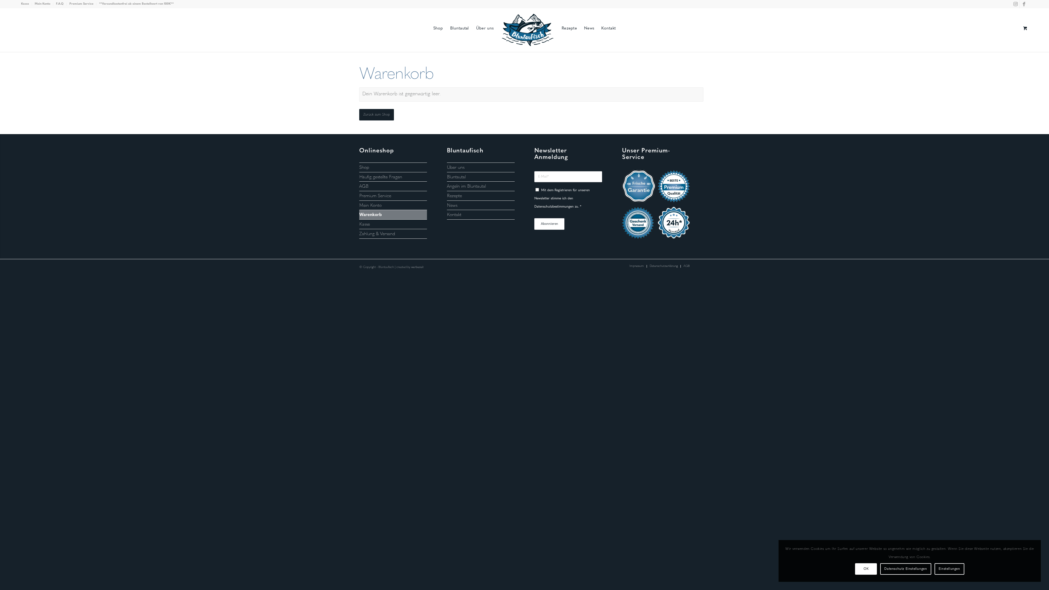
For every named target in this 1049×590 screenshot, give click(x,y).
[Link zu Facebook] (1024, 4)
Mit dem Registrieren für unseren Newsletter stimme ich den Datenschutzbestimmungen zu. (562, 198)
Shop (364, 168)
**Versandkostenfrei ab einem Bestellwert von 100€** (136, 3)
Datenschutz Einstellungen (905, 569)
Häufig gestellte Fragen (380, 177)
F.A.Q (60, 3)
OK (866, 569)
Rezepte (454, 196)
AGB (364, 186)
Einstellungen (949, 569)
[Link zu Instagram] (1015, 4)
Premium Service (81, 3)
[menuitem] (26, 4)
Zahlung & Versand (377, 234)
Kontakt (454, 215)
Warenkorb (370, 215)
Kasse (25, 3)
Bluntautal (456, 177)
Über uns (455, 168)
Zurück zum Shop (376, 114)
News (452, 205)
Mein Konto (42, 3)
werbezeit (417, 267)
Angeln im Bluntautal (466, 186)
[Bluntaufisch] (527, 18)
